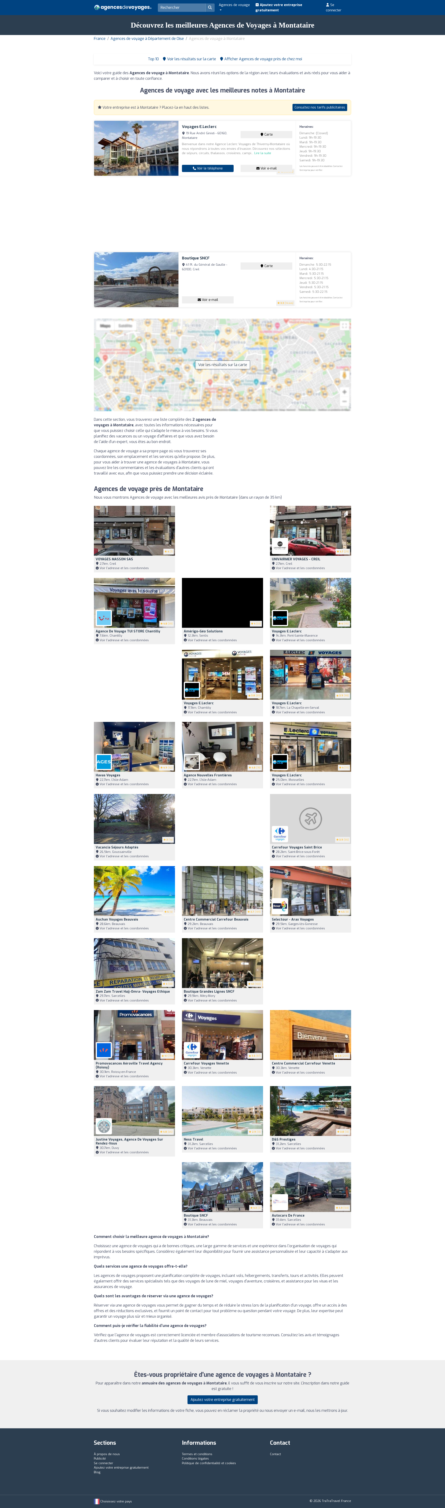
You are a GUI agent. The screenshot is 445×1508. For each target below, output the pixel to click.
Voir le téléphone (209, 168)
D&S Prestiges (284, 1139)
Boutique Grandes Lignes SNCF (209, 991)
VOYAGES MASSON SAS (114, 559)
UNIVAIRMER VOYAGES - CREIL (296, 559)
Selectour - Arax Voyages (293, 919)
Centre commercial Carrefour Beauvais (216, 919)
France (99, 38)
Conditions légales (195, 1458)
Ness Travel (193, 1139)
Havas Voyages (108, 775)
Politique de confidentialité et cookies (209, 1463)
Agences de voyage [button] (234, 5)
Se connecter (333, 8)
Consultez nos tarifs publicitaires (320, 107)
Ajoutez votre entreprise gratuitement (278, 8)
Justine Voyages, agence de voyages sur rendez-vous (129, 1141)
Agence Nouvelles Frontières (208, 775)
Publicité (100, 1458)
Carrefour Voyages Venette (206, 1063)
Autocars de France (288, 1215)
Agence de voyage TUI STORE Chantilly (128, 631)
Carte (268, 134)
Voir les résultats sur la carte (222, 364)
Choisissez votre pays (115, 1501)
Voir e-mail (268, 168)
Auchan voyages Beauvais (117, 919)
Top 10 (153, 59)
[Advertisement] (222, 214)
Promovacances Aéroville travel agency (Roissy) (129, 1065)
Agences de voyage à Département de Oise (147, 38)
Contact (275, 1454)
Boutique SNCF (196, 258)
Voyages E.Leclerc (199, 126)
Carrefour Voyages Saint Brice (297, 847)
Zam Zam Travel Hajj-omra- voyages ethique (133, 991)
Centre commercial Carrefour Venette (303, 1063)
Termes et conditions (197, 1454)
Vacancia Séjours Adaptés (117, 847)
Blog (97, 1472)
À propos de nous (107, 1454)
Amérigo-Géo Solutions (203, 631)
